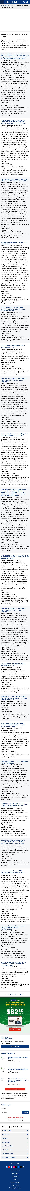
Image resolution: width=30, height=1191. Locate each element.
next (21, 994)
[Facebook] (11, 1167)
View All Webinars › (15, 1089)
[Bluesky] (18, 1167)
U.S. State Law (7, 1150)
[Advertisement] (15, 20)
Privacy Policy (15, 1185)
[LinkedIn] (7, 1167)
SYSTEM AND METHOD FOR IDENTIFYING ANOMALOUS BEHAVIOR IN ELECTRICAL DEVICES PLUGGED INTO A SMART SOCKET (13, 121)
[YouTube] (9, 1167)
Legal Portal (15, 1173)
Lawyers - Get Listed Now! (15, 1117)
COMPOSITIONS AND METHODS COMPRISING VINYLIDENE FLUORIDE (14, 762)
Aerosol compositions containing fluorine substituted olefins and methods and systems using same (13, 963)
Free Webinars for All (8, 1053)
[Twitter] (21, 1167)
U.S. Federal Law (7, 1146)
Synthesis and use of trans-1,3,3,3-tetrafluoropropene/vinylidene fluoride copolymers (13, 872)
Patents (7, 5)
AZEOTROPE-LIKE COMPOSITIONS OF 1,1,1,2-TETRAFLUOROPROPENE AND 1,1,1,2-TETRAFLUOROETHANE (14, 805)
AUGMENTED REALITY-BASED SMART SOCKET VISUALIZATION (14, 243)
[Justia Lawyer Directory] (23, 1167)
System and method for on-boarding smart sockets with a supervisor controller (14, 434)
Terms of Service (15, 1182)
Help (15, 1179)
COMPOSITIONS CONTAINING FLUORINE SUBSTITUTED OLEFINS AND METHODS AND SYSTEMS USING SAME (14, 698)
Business (5, 1138)
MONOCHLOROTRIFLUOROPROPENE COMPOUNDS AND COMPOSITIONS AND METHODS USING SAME (13, 309)
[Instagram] (14, 1167)
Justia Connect (15, 1171)
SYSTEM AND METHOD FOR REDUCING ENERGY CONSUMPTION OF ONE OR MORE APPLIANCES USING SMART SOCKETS (15, 556)
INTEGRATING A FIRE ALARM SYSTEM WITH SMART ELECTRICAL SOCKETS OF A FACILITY (14, 180)
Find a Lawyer (6, 1105)
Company (15, 1176)
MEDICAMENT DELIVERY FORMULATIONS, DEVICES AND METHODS (13, 346)
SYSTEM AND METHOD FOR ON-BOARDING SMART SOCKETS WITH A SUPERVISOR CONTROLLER (14, 380)
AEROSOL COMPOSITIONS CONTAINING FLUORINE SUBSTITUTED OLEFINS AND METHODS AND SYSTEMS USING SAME (13, 841)
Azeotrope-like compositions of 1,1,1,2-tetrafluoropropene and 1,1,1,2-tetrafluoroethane (13, 927)
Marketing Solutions (9, 1157)
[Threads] (16, 1167)
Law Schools (6, 1142)
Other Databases (7, 1154)
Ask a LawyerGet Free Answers (7, 1038)
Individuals (5, 1134)
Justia (2, 5)
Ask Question (15, 1046)
